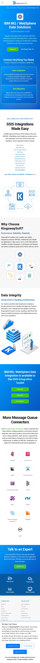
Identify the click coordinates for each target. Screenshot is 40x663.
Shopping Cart (24, 615)
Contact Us (20, 566)
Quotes (23, 611)
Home (7, 8)
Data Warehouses (20, 154)
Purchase (20, 395)
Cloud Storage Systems (20, 150)
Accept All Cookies (13, 646)
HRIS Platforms (20, 147)
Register (27, 604)
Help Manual (20, 401)
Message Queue (21, 8)
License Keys (24, 613)
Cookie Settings (28, 646)
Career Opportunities (6, 613)
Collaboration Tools (20, 161)
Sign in (23, 604)
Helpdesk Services (20, 167)
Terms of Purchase (25, 617)
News (2, 606)
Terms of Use (4, 617)
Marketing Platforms (20, 158)
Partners (3, 615)
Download (12, 49)
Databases (20, 152)
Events (2, 608)
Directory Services (20, 156)
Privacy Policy (4, 620)
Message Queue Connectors (14, 429)
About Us (3, 604)
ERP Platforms (20, 165)
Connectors (13, 8)
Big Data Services (20, 163)
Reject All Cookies (20, 652)
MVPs (7, 615)
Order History (24, 608)
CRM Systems (20, 145)
